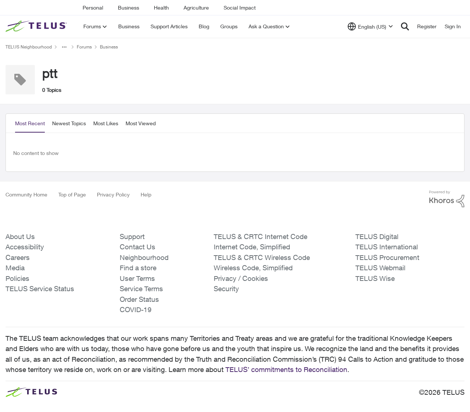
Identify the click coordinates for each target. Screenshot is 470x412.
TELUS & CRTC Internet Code (260, 236)
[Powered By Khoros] (446, 199)
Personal (93, 7)
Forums (84, 47)
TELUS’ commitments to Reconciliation (286, 369)
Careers (18, 257)
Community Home (26, 194)
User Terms (137, 278)
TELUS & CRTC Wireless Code (262, 257)
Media (15, 268)
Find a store (138, 268)
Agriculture (196, 7)
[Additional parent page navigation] (64, 47)
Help (146, 194)
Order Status (139, 299)
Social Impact (240, 7)
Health (161, 7)
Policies (17, 278)
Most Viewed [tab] (141, 123)
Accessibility (25, 247)
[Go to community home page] (37, 26)
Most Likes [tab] (105, 123)
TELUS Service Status (40, 289)
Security (226, 289)
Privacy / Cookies (241, 278)
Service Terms (141, 289)
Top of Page (72, 194)
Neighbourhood (144, 257)
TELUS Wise (375, 278)
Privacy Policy (113, 194)
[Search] (405, 26)
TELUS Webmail (380, 268)
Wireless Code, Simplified (253, 268)
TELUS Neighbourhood (29, 47)
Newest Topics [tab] (69, 123)
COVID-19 (136, 310)
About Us (20, 236)
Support (132, 236)
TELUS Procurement (387, 257)
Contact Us (137, 247)
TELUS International (386, 247)
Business (128, 7)
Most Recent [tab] (30, 123)
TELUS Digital (376, 236)
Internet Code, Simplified (252, 247)
